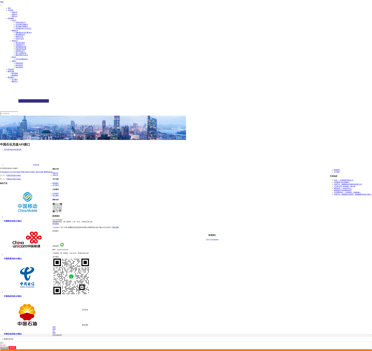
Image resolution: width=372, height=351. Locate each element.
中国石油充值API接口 (13, 175)
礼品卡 (14, 20)
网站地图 (115, 227)
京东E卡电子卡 (21, 22)
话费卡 (14, 61)
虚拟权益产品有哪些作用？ (343, 190)
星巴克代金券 (20, 43)
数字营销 (15, 73)
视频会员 (15, 30)
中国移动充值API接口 (13, 221)
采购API (14, 14)
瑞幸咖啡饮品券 (21, 47)
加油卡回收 (39, 172)
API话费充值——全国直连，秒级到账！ (347, 192)
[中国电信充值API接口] (27, 292)
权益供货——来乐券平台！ (343, 188)
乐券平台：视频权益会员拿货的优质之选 (348, 184)
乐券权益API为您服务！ (342, 182)
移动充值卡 (19, 65)
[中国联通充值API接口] (27, 254)
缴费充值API (48, 172)
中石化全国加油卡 (22, 59)
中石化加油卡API (6, 172)
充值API (14, 12)
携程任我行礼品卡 (22, 55)
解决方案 (11, 71)
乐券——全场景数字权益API (343, 180)
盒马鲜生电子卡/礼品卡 (23, 28)
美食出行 (15, 41)
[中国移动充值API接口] (27, 217)
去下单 (12, 347)
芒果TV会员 (20, 39)
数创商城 (15, 75)
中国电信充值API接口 (13, 179)
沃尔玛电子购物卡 (22, 24)
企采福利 (11, 18)
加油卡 (14, 57)
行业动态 (11, 69)
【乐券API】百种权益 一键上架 (344, 186)
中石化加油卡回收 (18, 172)
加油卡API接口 (30, 172)
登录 (349, 4)
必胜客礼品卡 (20, 51)
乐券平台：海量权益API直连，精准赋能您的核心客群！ (353, 194)
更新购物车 (4, 347)
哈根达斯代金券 (21, 49)
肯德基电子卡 (20, 45)
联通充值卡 (19, 63)
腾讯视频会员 (20, 34)
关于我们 (15, 79)
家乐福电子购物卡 (22, 26)
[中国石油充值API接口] (27, 330)
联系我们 (11, 77)
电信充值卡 (19, 67)
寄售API (14, 16)
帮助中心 (15, 81)
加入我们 (56, 195)
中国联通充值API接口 (13, 258)
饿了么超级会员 (21, 53)
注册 (355, 4)
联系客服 (56, 224)
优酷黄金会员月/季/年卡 (24, 32)
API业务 (10, 10)
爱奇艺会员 (19, 36)
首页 (9, 8)
